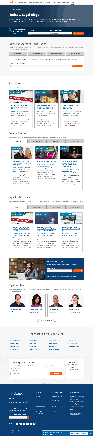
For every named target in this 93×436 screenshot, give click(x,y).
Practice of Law (14, 349)
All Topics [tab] (18, 141)
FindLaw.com (73, 396)
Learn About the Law (56, 404)
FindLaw (10, 9)
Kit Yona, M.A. (42, 111)
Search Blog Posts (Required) (18, 63)
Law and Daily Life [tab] (37, 141)
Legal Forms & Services (57, 396)
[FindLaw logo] (13, 2)
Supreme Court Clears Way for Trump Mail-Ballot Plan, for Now (20, 107)
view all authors (16, 291)
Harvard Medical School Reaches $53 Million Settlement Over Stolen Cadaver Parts (69, 164)
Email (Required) (51, 268)
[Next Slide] (55, 320)
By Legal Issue (39, 411)
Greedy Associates (72, 340)
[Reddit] (31, 424)
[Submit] (28, 417)
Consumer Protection (73, 346)
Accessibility (38, 398)
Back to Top (47, 383)
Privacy (14, 432)
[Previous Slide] (38, 320)
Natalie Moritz (42, 164)
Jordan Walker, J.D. (19, 167)
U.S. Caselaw (54, 408)
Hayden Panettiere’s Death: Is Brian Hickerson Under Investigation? (72, 107)
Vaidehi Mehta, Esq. (17, 111)
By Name (38, 415)
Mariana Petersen (74, 309)
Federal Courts (33, 349)
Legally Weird (33, 346)
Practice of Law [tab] (37, 207)
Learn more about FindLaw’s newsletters (54, 276)
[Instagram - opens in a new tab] (27, 424)
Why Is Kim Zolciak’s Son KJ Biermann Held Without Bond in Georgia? (22, 163)
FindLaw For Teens (72, 343)
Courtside (51, 346)
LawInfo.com (73, 411)
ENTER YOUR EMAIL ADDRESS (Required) (17, 414)
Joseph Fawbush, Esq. (18, 113)
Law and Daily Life (15, 340)
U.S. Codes (54, 411)
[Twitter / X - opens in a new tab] (24, 424)
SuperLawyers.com (74, 401)
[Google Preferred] (34, 424)
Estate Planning (53, 343)
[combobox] (39, 33)
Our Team (38, 396)
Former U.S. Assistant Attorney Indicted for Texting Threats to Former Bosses (46, 228)
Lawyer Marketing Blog (54, 349)
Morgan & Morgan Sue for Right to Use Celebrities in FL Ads (71, 228)
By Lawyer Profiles (39, 413)
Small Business (52, 340)
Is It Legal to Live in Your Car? (46, 161)
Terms (10, 432)
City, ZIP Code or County (56, 30)
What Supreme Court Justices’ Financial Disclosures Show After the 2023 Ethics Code (46, 107)
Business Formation (73, 369)
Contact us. (20, 403)
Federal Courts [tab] (56, 207)
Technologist (33, 343)
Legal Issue (31, 30)
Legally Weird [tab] (75, 141)
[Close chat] (90, 433)
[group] (46, 308)
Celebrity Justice (14, 346)
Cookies (26, 432)
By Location (38, 408)
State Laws (71, 371)
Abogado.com (73, 406)
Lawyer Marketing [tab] (75, 207)
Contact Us (38, 401)
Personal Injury (33, 340)
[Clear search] (70, 33)
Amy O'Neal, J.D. (68, 233)
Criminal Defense (14, 343)
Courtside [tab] (56, 141)
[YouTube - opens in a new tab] (20, 424)
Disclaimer (20, 432)
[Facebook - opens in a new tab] (17, 424)
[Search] (83, 2)
